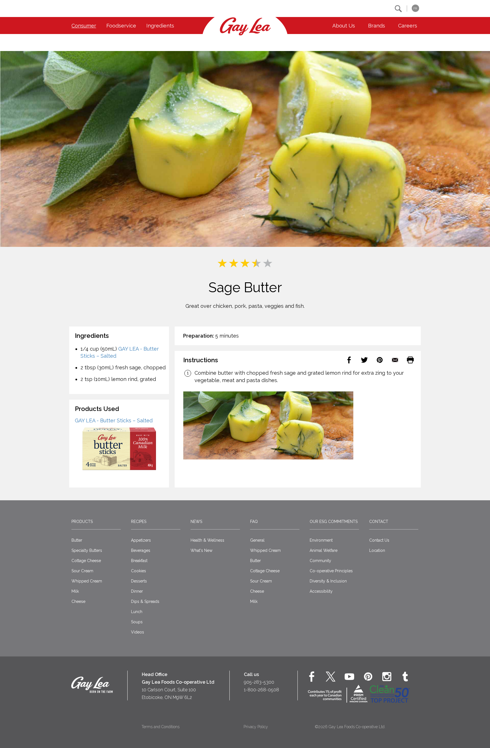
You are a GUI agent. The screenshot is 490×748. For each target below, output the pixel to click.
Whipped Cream (86, 581)
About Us (343, 26)
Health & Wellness (207, 540)
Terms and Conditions (160, 726)
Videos (137, 632)
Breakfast (139, 560)
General (257, 540)
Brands (376, 26)
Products (82, 521)
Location (377, 550)
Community (320, 560)
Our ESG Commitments (334, 521)
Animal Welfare (323, 550)
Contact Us (379, 540)
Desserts (139, 581)
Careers (407, 26)
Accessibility (321, 591)
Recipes (138, 521)
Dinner (137, 591)
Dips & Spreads (145, 601)
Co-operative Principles (331, 571)
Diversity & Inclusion (328, 581)
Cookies (138, 571)
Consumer (83, 26)
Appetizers (141, 540)
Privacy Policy (256, 726)
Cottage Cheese (86, 560)
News (196, 521)
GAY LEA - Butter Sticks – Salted (114, 420)
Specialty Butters (86, 550)
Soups (137, 622)
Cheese (78, 601)
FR (415, 8)
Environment (321, 540)
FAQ (254, 521)
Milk (75, 591)
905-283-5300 (259, 682)
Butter (76, 540)
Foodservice (121, 26)
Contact (378, 521)
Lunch (136, 611)
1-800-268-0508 (261, 689)
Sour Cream (82, 571)
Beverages (140, 550)
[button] (398, 8)
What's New (201, 550)
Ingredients (160, 26)
